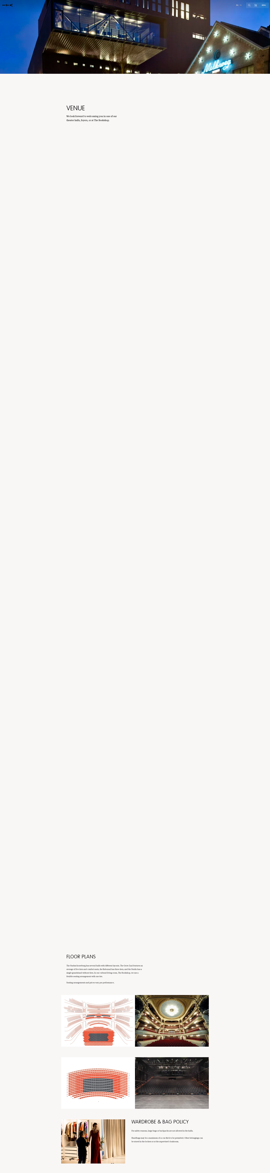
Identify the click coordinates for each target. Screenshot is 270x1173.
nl (241, 5)
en (237, 5)
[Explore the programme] (249, 5)
